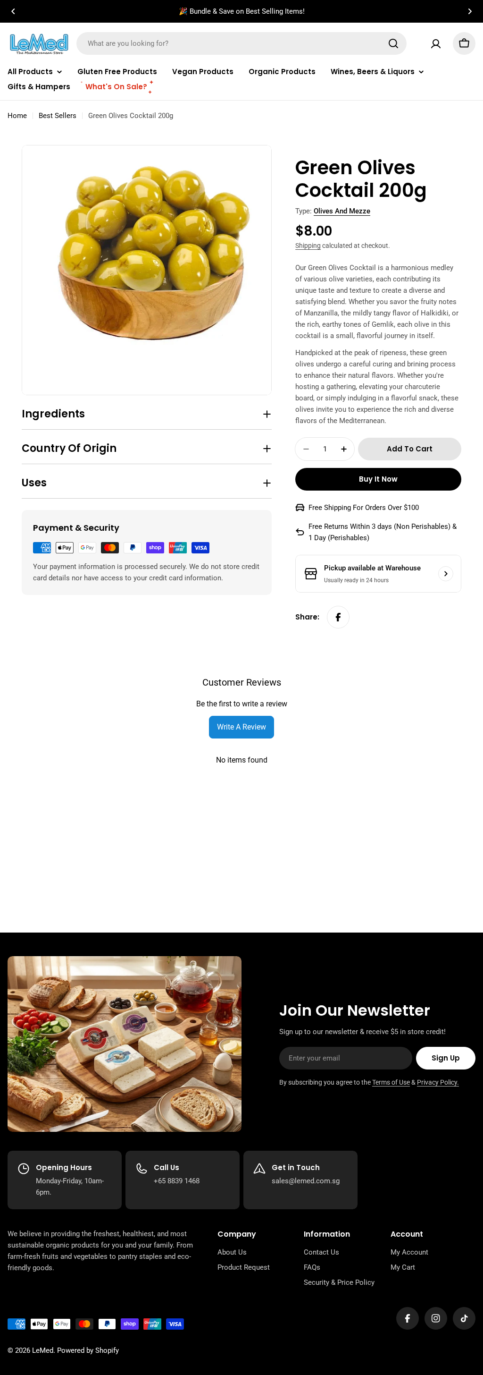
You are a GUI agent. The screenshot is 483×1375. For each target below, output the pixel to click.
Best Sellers (57, 115)
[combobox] (241, 43)
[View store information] (445, 573)
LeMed (42, 1350)
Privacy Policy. (438, 1082)
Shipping (308, 245)
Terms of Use (391, 1082)
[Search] (393, 43)
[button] (13, 11)
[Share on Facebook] (338, 617)
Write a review (241, 726)
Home (17, 115)
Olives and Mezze (342, 211)
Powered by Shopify (88, 1350)
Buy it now (378, 479)
